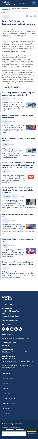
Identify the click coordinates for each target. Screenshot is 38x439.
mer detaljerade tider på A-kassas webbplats (17, 361)
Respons (5, 383)
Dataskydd (6, 413)
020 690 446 (6, 352)
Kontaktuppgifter (8, 378)
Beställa (31, 434)
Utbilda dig (6, 393)
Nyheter (8, 8)
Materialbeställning (9, 403)
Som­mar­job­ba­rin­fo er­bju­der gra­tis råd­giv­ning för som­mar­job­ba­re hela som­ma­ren (17, 190)
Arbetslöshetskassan (9, 356)
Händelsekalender (9, 398)
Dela (4, 12)
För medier (6, 408)
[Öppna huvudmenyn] (34, 3)
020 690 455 (6, 358)
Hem (3, 8)
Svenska (22, 3)
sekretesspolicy (10, 429)
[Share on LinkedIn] (35, 16)
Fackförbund (6, 196)
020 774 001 (8, 313)
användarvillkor (20, 429)
